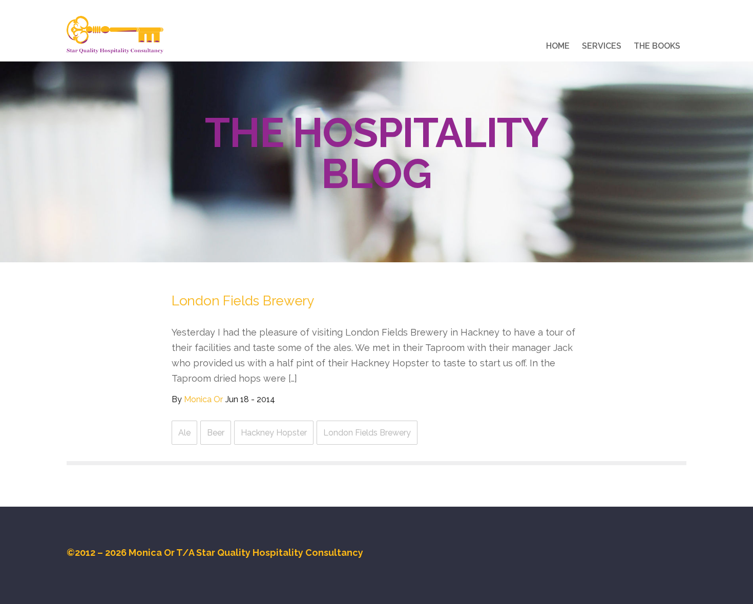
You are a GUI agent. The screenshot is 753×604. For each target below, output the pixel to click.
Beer (215, 433)
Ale (184, 433)
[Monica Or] (115, 35)
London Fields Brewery (243, 300)
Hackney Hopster (274, 433)
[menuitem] (558, 47)
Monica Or (203, 399)
